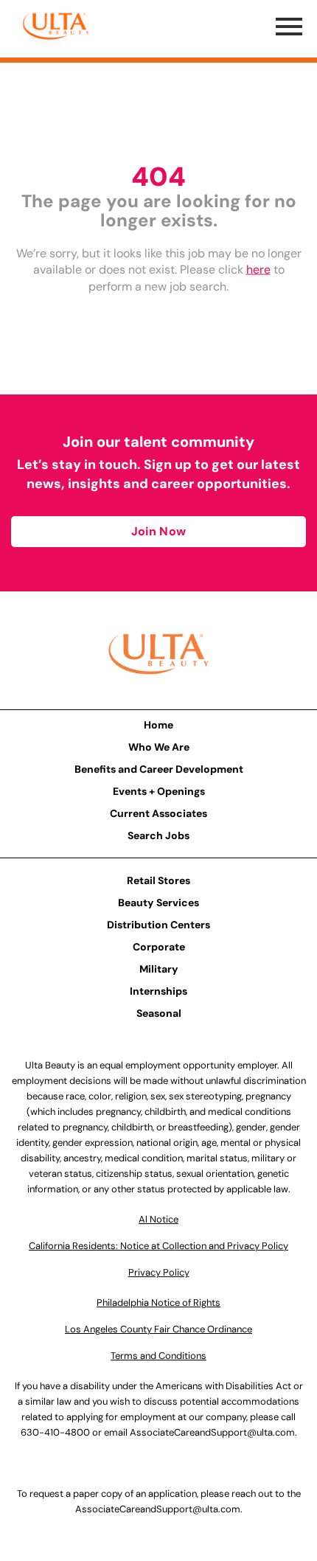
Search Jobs (158, 835)
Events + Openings (159, 791)
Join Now (158, 531)
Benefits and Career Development (158, 769)
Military (158, 969)
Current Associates (158, 813)
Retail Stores (158, 880)
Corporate (159, 946)
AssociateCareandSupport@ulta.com (212, 1432)
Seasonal (158, 1013)
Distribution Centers (158, 924)
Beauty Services (158, 902)
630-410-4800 (55, 1432)
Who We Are (158, 747)
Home (158, 724)
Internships (158, 991)
